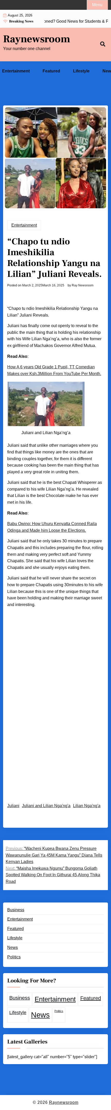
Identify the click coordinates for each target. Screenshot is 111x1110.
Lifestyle (81, 71)
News (12, 947)
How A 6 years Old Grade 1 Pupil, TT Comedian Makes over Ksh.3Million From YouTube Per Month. (54, 370)
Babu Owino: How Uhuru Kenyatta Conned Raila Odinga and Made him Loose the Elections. (52, 527)
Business (15, 910)
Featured (51, 71)
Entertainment (16, 71)
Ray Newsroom (82, 285)
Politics (14, 957)
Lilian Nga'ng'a (86, 805)
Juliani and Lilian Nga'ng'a (46, 805)
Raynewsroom (36, 39)
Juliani (13, 805)
